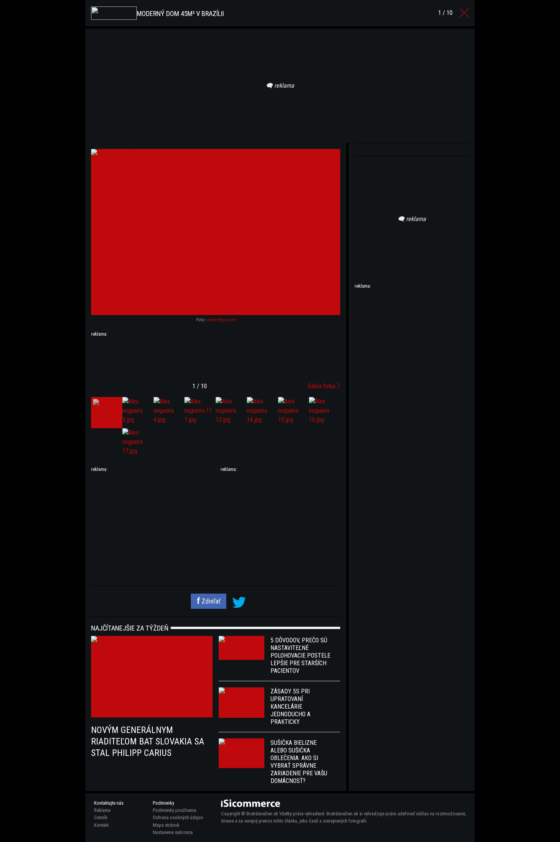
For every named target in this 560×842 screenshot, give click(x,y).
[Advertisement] (215, 357)
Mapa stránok (166, 825)
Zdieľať (210, 601)
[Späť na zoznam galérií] (464, 13)
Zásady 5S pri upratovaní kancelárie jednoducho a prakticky (290, 706)
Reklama (102, 810)
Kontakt (101, 825)
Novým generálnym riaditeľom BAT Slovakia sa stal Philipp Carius (147, 741)
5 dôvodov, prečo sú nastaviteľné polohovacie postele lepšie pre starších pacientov (300, 655)
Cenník (100, 817)
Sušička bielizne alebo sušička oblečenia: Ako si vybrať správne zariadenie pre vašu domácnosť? (298, 761)
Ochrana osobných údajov (178, 817)
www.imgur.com (221, 319)
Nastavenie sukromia (173, 832)
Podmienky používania (174, 810)
